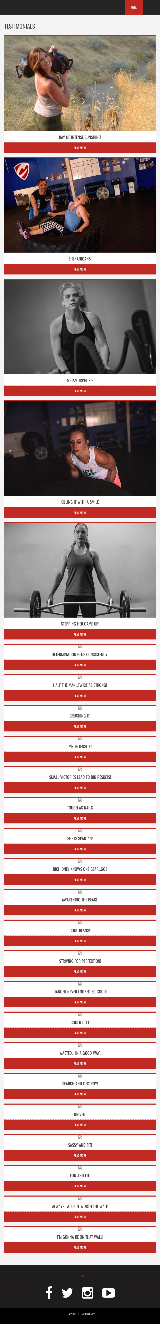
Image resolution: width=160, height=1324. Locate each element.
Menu (134, 7)
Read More (80, 147)
